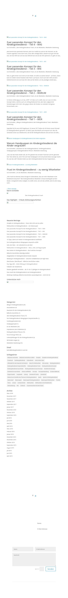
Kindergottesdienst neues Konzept (33, 368)
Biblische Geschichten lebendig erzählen (18, 253)
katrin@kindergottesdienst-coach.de (17, 350)
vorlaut (14, 383)
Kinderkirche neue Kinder (14, 371)
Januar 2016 (10, 434)
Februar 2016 (10, 431)
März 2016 (10, 429)
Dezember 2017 (11, 396)
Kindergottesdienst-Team (34, 366)
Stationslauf (10, 380)
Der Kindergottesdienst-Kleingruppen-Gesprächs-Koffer (22, 242)
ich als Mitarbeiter (40, 47)
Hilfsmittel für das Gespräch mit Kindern (18, 363)
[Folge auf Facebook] (27, 501)
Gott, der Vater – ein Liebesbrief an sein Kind (19, 245)
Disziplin (38, 357)
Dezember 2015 (11, 437)
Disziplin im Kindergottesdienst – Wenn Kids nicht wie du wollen (25, 223)
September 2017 (11, 404)
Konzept (35, 371)
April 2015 (9, 456)
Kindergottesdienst (55, 363)
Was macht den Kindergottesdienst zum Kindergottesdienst (24, 272)
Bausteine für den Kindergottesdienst (27, 148)
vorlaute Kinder (21, 383)
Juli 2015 (9, 450)
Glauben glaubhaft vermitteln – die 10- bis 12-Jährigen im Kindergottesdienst (28, 269)
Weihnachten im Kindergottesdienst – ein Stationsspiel (22, 226)
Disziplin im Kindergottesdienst (50, 357)
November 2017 (11, 399)
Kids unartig (45, 363)
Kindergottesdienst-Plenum (25, 151)
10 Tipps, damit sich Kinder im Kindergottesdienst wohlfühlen (24, 239)
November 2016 (11, 410)
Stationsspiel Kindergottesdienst (31, 380)
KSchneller (12, 47)
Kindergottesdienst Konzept (49, 366)
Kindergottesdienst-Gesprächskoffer (17, 366)
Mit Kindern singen (12, 340)
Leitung (26, 374)
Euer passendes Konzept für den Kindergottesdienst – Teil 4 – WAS (24, 43)
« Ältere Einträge (11, 189)
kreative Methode (54, 371)
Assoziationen (11, 307)
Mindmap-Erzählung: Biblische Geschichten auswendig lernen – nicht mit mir (28, 275)
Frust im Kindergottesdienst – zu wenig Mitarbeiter (33, 169)
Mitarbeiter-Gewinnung (52, 47)
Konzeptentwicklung (44, 371)
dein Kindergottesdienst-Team (25, 47)
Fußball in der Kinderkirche (14, 267)
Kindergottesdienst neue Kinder (15, 368)
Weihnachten (30, 383)
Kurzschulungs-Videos (13, 335)
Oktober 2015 (11, 442)
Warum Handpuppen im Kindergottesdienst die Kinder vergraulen (32, 144)
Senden (51, 569)
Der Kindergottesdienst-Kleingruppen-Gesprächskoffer (22, 318)
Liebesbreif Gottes (34, 374)
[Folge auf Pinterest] (41, 501)
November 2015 (11, 439)
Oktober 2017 (11, 401)
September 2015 (11, 445)
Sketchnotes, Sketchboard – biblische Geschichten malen (23, 261)
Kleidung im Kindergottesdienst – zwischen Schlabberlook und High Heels (28, 258)
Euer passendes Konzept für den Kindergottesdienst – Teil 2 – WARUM (26, 91)
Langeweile (19, 374)
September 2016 (11, 415)
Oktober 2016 (11, 412)
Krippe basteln (11, 374)
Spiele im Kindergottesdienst (50, 377)
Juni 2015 (9, 453)
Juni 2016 (9, 420)
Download (10, 360)
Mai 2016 (9, 423)
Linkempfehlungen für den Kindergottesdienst (20, 337)
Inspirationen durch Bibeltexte (15, 329)
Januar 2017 (10, 407)
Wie (18, 385)
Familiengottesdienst (45, 148)
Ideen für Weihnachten (35, 363)
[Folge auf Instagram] (34, 501)
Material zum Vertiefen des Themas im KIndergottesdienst (22, 377)
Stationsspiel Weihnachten (47, 380)
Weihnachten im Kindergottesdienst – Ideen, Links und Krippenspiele (26, 248)
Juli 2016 (9, 418)
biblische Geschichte (12, 313)
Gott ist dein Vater (39, 360)
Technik (58, 380)
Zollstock (22, 385)
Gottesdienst (30, 360)
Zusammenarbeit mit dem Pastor (35, 385)
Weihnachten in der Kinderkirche (43, 383)
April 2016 (9, 426)
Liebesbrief (43, 374)
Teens (9, 383)
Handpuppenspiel (12, 151)
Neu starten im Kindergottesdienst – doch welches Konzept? (24, 250)
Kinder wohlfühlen (26, 371)
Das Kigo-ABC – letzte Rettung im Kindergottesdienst (22, 264)
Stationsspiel (18, 380)
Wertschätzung (11, 385)
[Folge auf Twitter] (30, 501)
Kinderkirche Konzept (49, 368)
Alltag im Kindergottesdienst (25, 122)
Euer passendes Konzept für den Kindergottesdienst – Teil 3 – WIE (24, 67)
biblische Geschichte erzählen (27, 357)
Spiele (39, 377)
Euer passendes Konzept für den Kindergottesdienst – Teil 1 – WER (24, 118)
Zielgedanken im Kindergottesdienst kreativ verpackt (22, 256)
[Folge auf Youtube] (37, 501)
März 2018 (10, 393)
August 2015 (10, 448)
